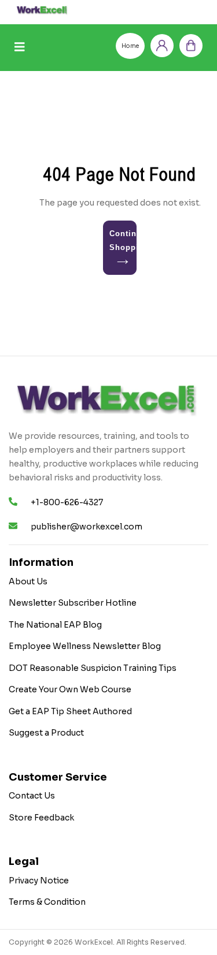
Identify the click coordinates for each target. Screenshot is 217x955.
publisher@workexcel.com (86, 526)
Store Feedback (41, 817)
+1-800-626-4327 (67, 502)
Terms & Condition (47, 902)
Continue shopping (123, 240)
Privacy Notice (39, 880)
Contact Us (32, 795)
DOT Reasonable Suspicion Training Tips (92, 668)
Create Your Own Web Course (70, 689)
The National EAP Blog (55, 625)
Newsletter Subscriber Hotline (73, 603)
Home (130, 46)
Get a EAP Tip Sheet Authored (70, 711)
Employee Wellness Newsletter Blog (85, 646)
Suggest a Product (46, 733)
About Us (28, 581)
